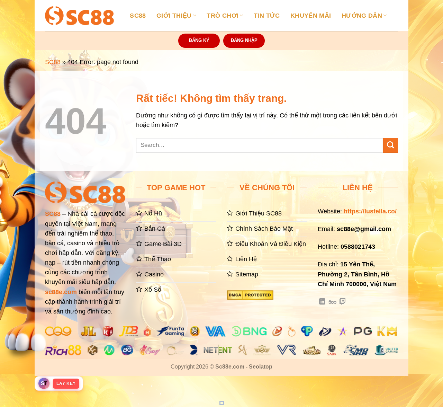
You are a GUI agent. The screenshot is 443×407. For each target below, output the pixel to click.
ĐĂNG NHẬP (244, 40)
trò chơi (222, 15)
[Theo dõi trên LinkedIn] (322, 302)
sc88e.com (61, 292)
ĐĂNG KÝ (199, 40)
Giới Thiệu (174, 15)
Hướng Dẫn (362, 15)
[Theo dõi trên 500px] (332, 302)
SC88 (138, 15)
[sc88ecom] (79, 15)
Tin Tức (267, 15)
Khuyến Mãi (310, 15)
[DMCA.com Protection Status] (250, 294)
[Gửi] (390, 145)
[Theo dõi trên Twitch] (343, 302)
